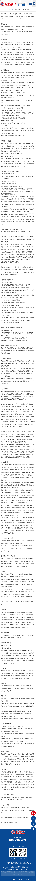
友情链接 (26, 9)
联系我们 (26, 862)
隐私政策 (10, 9)
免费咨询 (33, 812)
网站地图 (18, 9)
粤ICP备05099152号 (23, 869)
